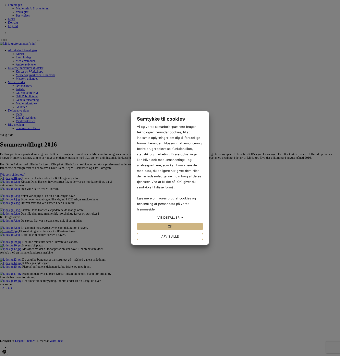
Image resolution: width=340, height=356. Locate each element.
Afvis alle (170, 236)
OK (170, 226)
